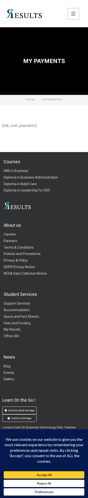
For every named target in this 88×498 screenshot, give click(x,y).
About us (12, 225)
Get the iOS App (21, 418)
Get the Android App (21, 410)
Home (30, 99)
